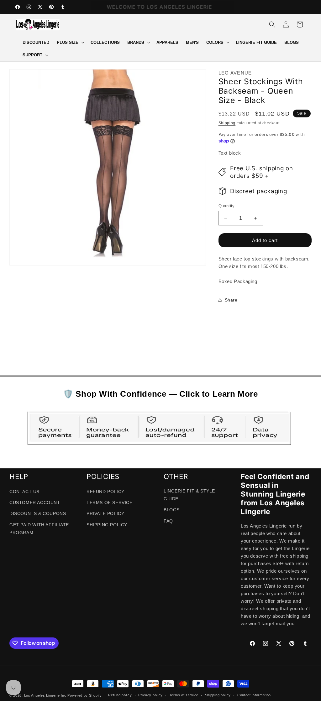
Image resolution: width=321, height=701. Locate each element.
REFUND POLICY (105, 491)
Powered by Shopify (84, 695)
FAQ (168, 520)
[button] (70, 42)
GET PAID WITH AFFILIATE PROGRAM (39, 528)
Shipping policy (218, 695)
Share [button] (231, 299)
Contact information (254, 695)
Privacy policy (150, 695)
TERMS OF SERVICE (110, 502)
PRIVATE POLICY (105, 513)
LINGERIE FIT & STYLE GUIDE (189, 494)
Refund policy (120, 695)
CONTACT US (24, 491)
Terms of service (183, 695)
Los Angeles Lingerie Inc (45, 695)
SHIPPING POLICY (107, 524)
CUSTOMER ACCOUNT (34, 502)
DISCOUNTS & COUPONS (37, 513)
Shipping (227, 123)
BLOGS (172, 509)
